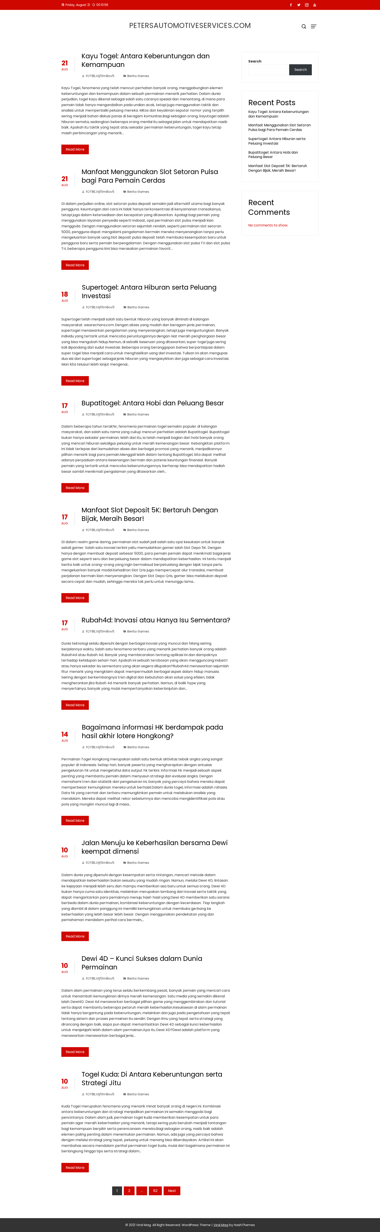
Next (172, 1190)
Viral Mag (221, 1225)
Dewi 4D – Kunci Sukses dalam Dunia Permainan (142, 963)
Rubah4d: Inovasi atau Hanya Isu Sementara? (156, 620)
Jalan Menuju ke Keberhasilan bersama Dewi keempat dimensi (155, 847)
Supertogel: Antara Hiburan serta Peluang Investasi (149, 292)
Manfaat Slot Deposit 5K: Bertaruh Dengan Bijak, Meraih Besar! (150, 514)
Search (254, 61)
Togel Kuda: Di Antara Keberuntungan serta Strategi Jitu (152, 1079)
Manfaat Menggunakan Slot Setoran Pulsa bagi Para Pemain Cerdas (150, 176)
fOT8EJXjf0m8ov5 (100, 76)
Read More (75, 149)
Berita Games (138, 76)
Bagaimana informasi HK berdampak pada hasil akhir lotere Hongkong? (152, 732)
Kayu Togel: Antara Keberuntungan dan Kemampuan (146, 60)
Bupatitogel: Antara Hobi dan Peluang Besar (153, 403)
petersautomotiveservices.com (190, 25)
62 (155, 1190)
